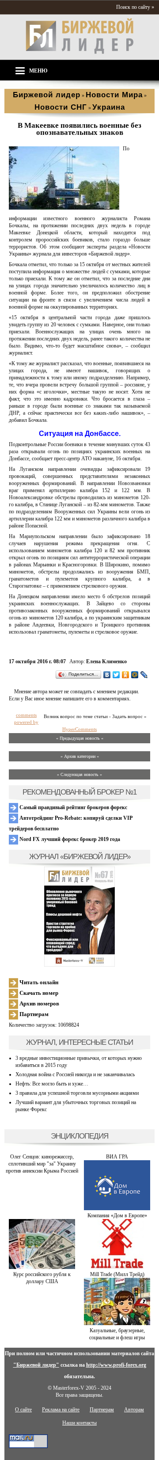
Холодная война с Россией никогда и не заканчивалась (75, 1074)
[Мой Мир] (135, 674)
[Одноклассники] (125, 674)
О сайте (23, 1409)
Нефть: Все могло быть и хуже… (51, 1084)
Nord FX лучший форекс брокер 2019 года (69, 839)
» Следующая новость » (79, 774)
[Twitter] (116, 674)
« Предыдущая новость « (79, 738)
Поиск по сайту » (135, 7)
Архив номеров (38, 1003)
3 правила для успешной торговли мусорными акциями (77, 1093)
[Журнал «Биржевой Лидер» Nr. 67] (79, 917)
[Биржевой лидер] (79, 52)
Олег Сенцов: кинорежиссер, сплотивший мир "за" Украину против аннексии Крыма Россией (42, 1164)
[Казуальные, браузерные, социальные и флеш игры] (117, 1323)
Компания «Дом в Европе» (117, 1215)
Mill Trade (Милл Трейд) (117, 1274)
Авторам (134, 1409)
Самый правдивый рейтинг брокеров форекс (72, 807)
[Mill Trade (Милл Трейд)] (117, 1267)
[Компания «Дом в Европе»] (117, 1208)
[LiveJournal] (144, 674)
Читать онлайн (38, 982)
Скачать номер (38, 993)
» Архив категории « (80, 756)
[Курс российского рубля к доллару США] (42, 1267)
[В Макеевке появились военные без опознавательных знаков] (64, 208)
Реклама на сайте (61, 1409)
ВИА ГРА (117, 1157)
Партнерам (33, 1014)
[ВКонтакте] (107, 674)
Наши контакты (79, 1423)
